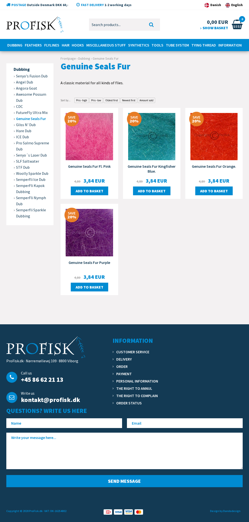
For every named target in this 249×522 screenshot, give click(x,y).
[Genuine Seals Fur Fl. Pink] (89, 136)
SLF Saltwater (27, 161)
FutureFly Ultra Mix (32, 112)
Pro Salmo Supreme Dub (32, 145)
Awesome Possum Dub (31, 97)
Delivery (124, 359)
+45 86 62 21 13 (42, 379)
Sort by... (66, 100)
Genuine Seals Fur (31, 118)
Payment (124, 373)
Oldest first (111, 100)
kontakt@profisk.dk (50, 400)
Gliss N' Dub (26, 124)
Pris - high (81, 100)
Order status (129, 403)
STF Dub (23, 167)
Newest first (128, 100)
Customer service (132, 351)
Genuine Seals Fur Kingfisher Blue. (152, 169)
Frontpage (68, 58)
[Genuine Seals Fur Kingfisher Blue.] (151, 136)
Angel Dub (24, 82)
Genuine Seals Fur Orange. (214, 166)
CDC (19, 106)
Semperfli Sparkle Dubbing (31, 212)
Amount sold (146, 100)
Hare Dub (23, 130)
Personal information (137, 381)
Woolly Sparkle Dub (32, 173)
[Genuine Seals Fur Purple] (89, 232)
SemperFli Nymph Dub (31, 200)
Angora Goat (26, 88)
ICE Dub (22, 136)
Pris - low (96, 100)
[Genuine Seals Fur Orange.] (214, 136)
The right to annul (134, 388)
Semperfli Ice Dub (30, 179)
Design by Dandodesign (225, 511)
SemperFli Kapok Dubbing (30, 188)
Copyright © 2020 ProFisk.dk (24, 511)
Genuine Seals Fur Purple (89, 262)
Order (122, 366)
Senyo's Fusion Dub (32, 76)
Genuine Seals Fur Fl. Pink (89, 166)
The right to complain (137, 395)
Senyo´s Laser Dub (31, 155)
